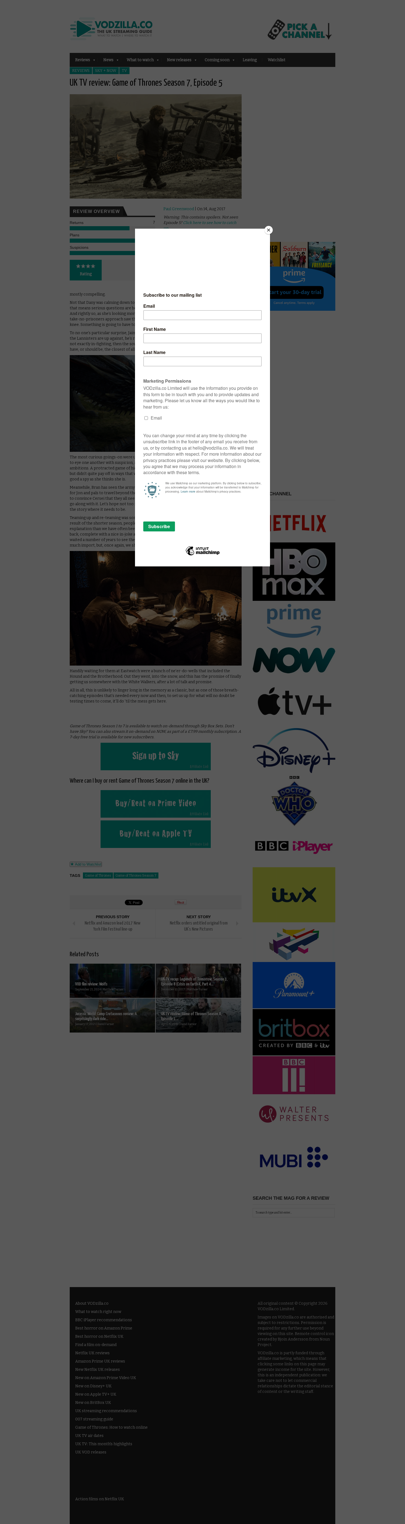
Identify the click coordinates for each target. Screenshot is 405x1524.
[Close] (268, 230)
